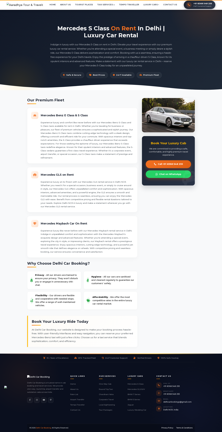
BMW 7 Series (134, 394)
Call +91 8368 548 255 (170, 164)
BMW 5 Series (134, 399)
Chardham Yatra (106, 394)
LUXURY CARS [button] (150, 5)
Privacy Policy (167, 428)
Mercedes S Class (135, 384)
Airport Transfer (77, 399)
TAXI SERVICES (105, 5)
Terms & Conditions (184, 428)
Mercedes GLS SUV (136, 389)
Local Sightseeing (107, 405)
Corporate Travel (106, 399)
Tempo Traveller (77, 405)
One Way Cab (105, 384)
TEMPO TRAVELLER (129, 5)
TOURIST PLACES (84, 5)
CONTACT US (170, 5)
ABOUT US (65, 5)
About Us (74, 389)
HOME (53, 5)
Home (73, 384)
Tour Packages (105, 410)
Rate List (74, 394)
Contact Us (75, 410)
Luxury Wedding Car (137, 410)
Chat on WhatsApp (170, 174)
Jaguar (131, 405)
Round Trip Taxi (106, 389)
